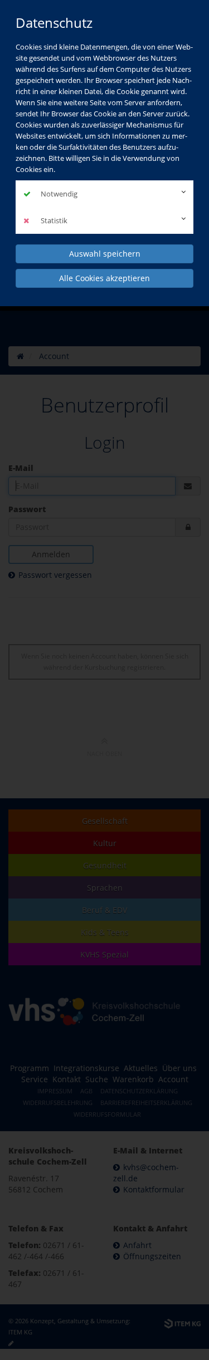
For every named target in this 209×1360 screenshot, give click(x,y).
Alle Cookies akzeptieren (104, 278)
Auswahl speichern (104, 253)
